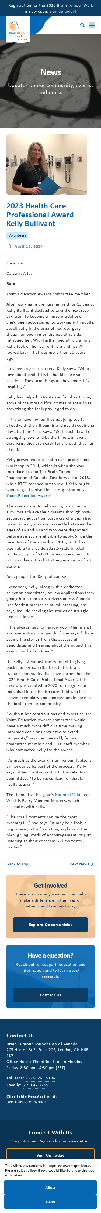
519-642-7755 (35, 1085)
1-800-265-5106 (40, 1078)
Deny (50, 1201)
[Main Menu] (92, 25)
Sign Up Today (51, 1155)
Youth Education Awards (28, 495)
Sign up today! (63, 11)
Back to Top (17, 864)
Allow (50, 1187)
